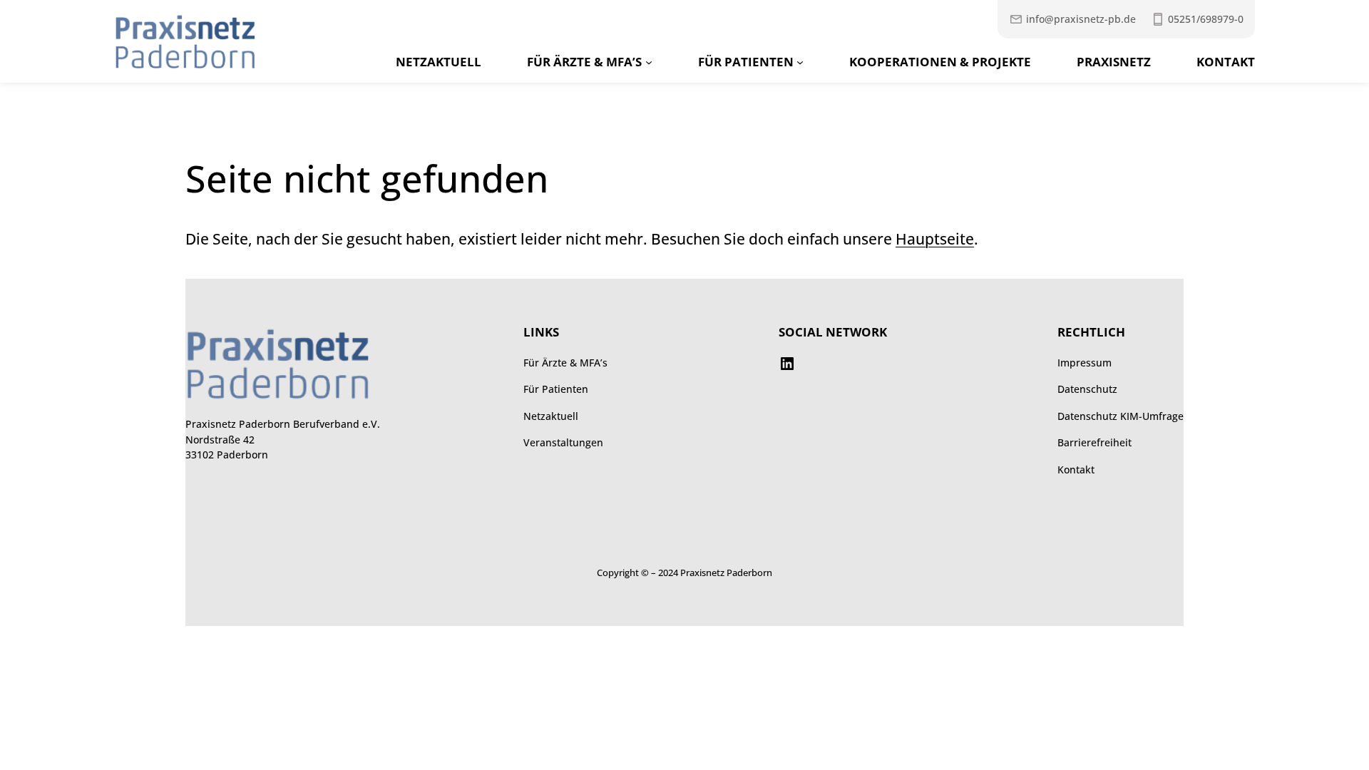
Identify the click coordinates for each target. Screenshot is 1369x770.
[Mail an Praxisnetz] (1072, 19)
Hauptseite (935, 239)
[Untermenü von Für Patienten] (800, 62)
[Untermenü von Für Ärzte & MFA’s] (648, 62)
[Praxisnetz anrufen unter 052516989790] (1197, 19)
